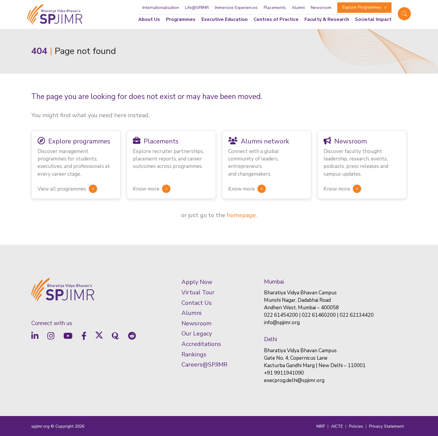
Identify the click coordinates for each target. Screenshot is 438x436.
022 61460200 (319, 315)
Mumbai (274, 282)
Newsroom (321, 7)
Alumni (298, 7)
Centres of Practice (276, 19)
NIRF (320, 426)
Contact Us (196, 303)
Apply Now (196, 282)
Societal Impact (373, 19)
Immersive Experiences (236, 7)
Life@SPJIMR (197, 7)
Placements (275, 7)
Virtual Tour (198, 292)
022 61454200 (281, 315)
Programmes (180, 19)
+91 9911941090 (284, 372)
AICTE (337, 426)
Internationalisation (160, 7)
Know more (146, 188)
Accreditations (201, 344)
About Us (149, 19)
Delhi (270, 339)
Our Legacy (196, 334)
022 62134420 (357, 315)
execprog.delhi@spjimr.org (294, 380)
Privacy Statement (386, 426)
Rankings (193, 354)
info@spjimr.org (282, 322)
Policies (356, 426)
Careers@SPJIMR (204, 365)
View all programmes (62, 188)
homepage (241, 215)
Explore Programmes (361, 7)
